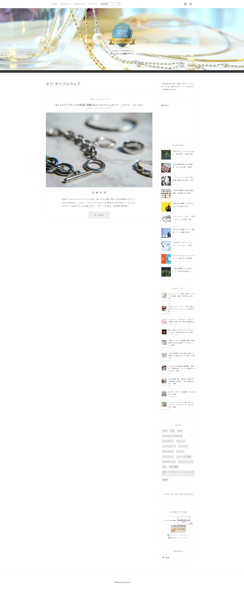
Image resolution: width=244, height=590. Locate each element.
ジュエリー (183, 446)
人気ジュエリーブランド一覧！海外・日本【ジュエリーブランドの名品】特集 (181, 308)
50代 (180, 431)
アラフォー (181, 441)
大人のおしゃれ (169, 462)
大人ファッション (185, 462)
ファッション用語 (184, 457)
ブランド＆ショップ (99, 99)
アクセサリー (168, 441)
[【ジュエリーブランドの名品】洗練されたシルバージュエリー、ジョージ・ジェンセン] (99, 186)
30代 (165, 431)
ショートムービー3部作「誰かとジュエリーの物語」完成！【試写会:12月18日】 (181, 296)
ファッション (168, 457)
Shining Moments (172, 436)
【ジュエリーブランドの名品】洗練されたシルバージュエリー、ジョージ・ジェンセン (99, 104)
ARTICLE (65, 4)
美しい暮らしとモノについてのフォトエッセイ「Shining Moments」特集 (181, 331)
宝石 (164, 467)
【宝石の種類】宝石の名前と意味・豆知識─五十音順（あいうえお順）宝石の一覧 (181, 355)
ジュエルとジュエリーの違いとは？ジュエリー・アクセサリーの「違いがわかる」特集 (181, 404)
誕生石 (165, 480)
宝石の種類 (173, 467)
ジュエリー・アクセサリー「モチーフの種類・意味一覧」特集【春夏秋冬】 (181, 320)
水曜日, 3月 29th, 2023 (99, 108)
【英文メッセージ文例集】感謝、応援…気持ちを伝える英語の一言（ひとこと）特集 (182, 342)
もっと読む (101, 216)
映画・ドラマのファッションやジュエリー (178, 473)
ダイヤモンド (168, 451)
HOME (55, 4)
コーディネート (169, 446)
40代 (172, 431)
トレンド (180, 451)
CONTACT (92, 4)
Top (240, 586)
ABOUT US (80, 4)
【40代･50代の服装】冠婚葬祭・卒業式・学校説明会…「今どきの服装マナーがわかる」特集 (182, 368)
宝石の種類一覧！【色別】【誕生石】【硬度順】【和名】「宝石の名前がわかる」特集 (181, 381)
